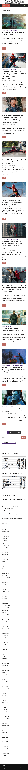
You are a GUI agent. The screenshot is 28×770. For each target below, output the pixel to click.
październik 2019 (6, 716)
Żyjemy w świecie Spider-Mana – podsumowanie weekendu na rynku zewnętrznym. (13, 202)
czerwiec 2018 (5, 753)
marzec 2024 (5, 594)
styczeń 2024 (5, 598)
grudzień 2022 (5, 628)
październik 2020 (6, 688)
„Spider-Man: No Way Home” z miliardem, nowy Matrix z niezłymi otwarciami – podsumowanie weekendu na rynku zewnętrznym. (14, 74)
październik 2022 (6, 633)
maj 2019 (4, 728)
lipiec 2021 (4, 668)
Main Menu (6, 5)
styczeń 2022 (5, 654)
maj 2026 (4, 534)
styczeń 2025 (5, 571)
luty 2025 (4, 568)
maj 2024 (4, 589)
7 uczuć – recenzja (10, 510)
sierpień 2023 (5, 610)
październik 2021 (6, 661)
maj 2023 (4, 617)
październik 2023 (6, 605)
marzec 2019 (5, 732)
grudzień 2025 (5, 545)
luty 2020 (4, 707)
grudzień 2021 (5, 656)
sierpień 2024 (5, 582)
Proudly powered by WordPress (8, 767)
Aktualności (4, 30)
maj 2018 (4, 755)
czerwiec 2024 (5, 587)
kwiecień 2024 (5, 591)
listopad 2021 (5, 658)
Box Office (8, 30)
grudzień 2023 (5, 601)
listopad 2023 (5, 603)
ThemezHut (4, 768)
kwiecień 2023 (5, 619)
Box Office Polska (14, 158)
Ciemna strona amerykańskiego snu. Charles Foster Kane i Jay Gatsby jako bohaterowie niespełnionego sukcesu (13, 501)
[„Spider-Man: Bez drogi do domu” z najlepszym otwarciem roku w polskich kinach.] (14, 149)
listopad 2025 (5, 548)
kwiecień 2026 (5, 536)
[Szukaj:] (14, 437)
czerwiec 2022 (5, 642)
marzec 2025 (5, 566)
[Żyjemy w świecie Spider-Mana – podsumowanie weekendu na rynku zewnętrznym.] (14, 190)
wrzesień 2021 (5, 663)
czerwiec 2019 (5, 725)
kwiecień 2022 (5, 647)
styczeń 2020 (5, 709)
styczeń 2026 (5, 543)
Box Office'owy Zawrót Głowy (15, 765)
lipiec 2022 (4, 640)
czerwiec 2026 (5, 531)
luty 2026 (4, 541)
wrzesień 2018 (5, 746)
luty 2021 (4, 679)
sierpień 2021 (5, 665)
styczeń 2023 (5, 626)
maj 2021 (4, 672)
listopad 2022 (5, 631)
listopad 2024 (5, 575)
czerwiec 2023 (5, 615)
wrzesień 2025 (5, 552)
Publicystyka (20, 284)
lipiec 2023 (4, 612)
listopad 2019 (5, 714)
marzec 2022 (5, 649)
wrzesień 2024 (5, 580)
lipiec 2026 (4, 529)
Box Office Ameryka (14, 114)
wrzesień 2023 (5, 608)
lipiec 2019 (4, 723)
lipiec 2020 (4, 695)
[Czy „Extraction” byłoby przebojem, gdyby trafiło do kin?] (14, 318)
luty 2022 (4, 651)
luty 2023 (4, 624)
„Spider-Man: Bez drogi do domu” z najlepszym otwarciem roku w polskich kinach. (14, 161)
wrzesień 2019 (5, 718)
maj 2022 (4, 645)
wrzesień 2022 (5, 635)
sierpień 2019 (5, 721)
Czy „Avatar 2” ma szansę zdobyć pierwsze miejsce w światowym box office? (13, 409)
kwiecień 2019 (5, 730)
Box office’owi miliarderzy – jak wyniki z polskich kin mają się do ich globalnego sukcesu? (13, 369)
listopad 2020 (5, 686)
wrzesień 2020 (5, 691)
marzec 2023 (5, 621)
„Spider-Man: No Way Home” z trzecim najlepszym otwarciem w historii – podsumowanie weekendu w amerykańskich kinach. (13, 245)
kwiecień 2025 (5, 564)
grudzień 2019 (5, 712)
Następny (18, 432)
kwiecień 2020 (5, 702)
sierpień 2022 (5, 638)
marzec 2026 (5, 538)
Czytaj (4, 48)
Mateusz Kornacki (13, 413)
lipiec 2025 (4, 557)
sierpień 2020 (5, 693)
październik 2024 (6, 578)
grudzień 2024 (5, 573)
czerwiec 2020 (5, 698)
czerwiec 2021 (5, 670)
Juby (10, 36)
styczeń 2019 (5, 737)
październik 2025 (6, 550)
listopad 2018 (5, 742)
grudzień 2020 (5, 684)
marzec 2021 (5, 677)
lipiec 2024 (4, 584)
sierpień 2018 (5, 748)
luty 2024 (4, 596)
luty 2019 (4, 735)
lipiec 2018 (4, 751)
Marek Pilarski (12, 80)
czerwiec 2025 (5, 559)
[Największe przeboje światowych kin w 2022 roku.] (14, 22)
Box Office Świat (14, 30)
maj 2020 (4, 700)
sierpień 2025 (5, 554)
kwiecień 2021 (5, 675)
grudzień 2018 (5, 739)
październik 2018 (6, 744)
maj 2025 (4, 561)
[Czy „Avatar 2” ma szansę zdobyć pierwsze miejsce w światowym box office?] (14, 397)
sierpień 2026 (5, 527)
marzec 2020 (5, 705)
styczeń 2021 (5, 681)
